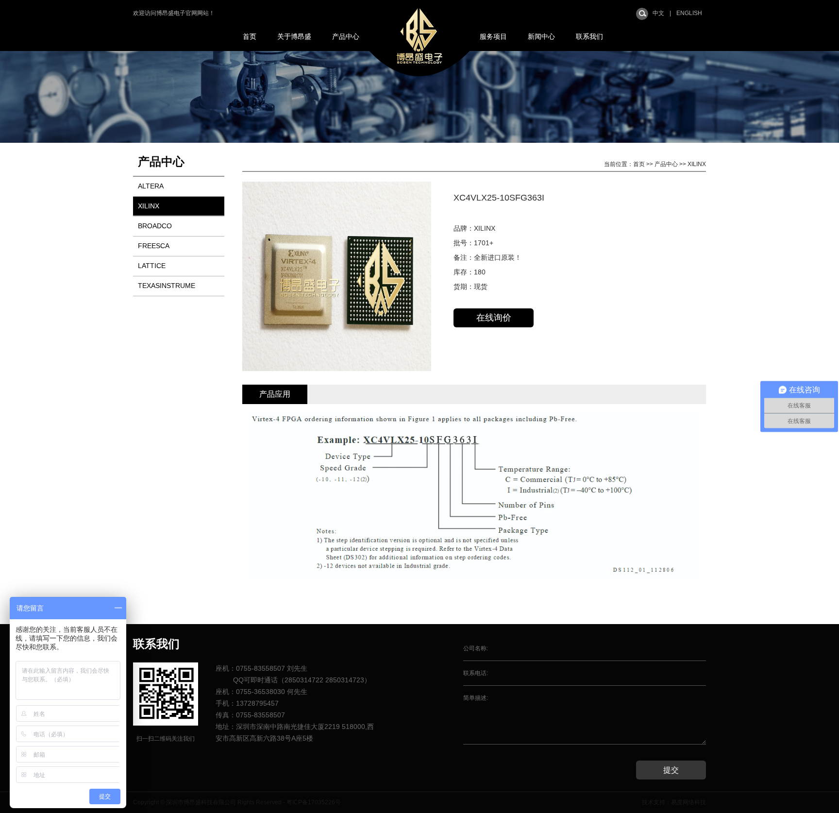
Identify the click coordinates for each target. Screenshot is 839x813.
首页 (249, 36)
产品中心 (345, 36)
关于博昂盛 (294, 36)
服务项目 (493, 36)
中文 (658, 13)
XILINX (148, 206)
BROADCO (155, 226)
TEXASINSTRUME (166, 285)
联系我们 (589, 36)
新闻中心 (541, 36)
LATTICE (152, 266)
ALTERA (151, 186)
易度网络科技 (688, 802)
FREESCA (153, 246)
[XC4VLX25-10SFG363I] (336, 369)
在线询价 (493, 317)
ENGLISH (689, 13)
